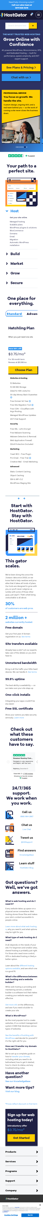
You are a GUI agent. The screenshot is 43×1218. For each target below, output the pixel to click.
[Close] (40, 1205)
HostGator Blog (26, 868)
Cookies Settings (11, 1215)
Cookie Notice (5, 1211)
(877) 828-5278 (21, 8)
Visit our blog (12, 1091)
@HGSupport (26, 842)
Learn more (19, 718)
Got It (30, 1215)
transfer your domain (21, 1056)
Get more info (11, 1005)
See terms (26, 636)
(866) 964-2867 (26, 816)
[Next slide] (24, 498)
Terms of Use (17, 1207)
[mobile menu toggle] (38, 15)
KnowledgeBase (27, 855)
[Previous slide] (19, 498)
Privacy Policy (6, 1210)
